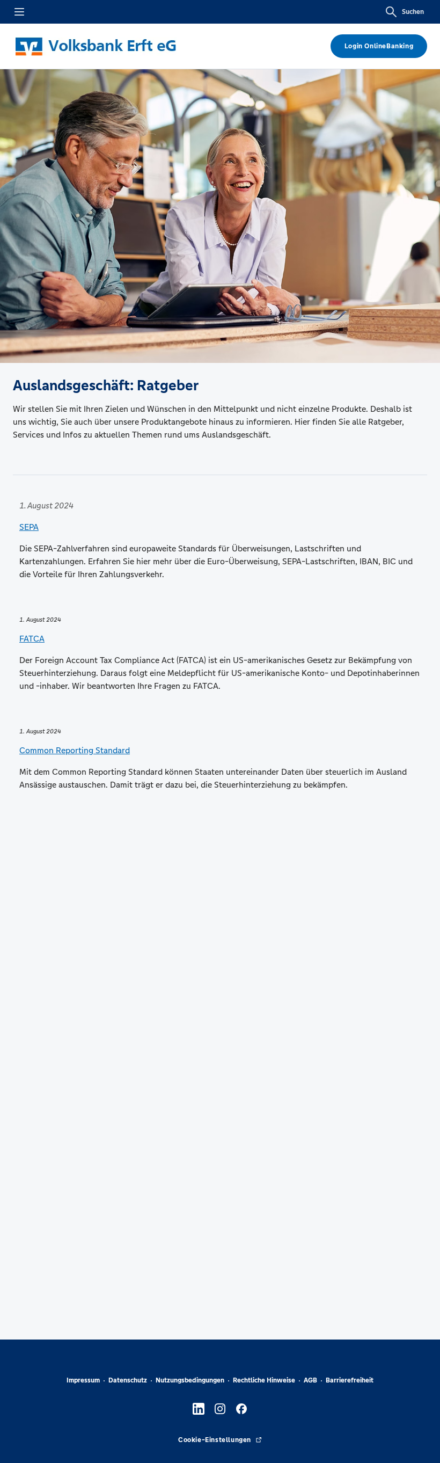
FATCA (32, 639)
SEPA (29, 527)
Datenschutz (127, 1380)
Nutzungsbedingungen (190, 1380)
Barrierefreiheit (349, 1380)
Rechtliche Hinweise (264, 1380)
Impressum (83, 1380)
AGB (310, 1380)
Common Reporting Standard (74, 750)
